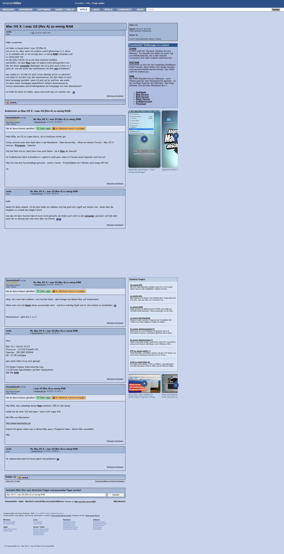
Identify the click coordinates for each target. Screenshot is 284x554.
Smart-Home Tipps (70, 529)
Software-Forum (99, 521)
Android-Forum (38, 532)
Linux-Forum (38, 521)
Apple (83, 9)
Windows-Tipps (9, 523)
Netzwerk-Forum (69, 525)
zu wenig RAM (136, 307)
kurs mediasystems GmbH (61, 515)
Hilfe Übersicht (119, 501)
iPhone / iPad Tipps (40, 530)
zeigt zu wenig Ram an (140, 362)
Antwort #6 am (37, 451)
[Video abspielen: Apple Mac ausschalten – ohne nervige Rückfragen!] (144, 139)
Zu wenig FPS (136, 285)
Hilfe (88, 3)
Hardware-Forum (69, 521)
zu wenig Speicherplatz (140, 318)
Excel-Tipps (97, 529)
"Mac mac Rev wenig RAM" (85, 501)
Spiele (108, 9)
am (33, 33)
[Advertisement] (99, 58)
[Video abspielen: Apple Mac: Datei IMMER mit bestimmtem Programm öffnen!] (144, 383)
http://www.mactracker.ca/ (18, 423)
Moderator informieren (115, 96)
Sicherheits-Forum (100, 523)
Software (43, 9)
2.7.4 (37, 513)
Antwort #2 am (37, 193)
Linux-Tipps (37, 523)
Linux (95, 9)
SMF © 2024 (45, 513)
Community (125, 9)
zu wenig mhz (136, 296)
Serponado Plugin (93, 515)
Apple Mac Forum (10, 529)
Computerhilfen (11, 501)
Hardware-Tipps (69, 523)
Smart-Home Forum (70, 527)
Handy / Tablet (65, 9)
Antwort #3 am (40, 284)
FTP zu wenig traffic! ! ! (140, 351)
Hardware (25, 9)
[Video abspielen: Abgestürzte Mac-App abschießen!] (178, 139)
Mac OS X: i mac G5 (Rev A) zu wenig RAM (42, 501)
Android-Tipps (38, 534)
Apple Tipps (7, 530)
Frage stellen (98, 3)
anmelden (79, 3)
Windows (8, 9)
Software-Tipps (98, 525)
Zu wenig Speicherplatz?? (141, 340)
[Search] (276, 10)
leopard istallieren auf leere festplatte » (110, 481)
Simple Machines (57, 513)
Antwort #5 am (40, 391)
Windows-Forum (9, 521)
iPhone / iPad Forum (41, 529)
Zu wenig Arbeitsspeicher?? (142, 329)
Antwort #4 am (37, 333)
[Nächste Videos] (176, 135)
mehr (140, 9)
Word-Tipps (97, 527)
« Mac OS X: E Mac (12, 481)
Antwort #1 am (40, 122)
